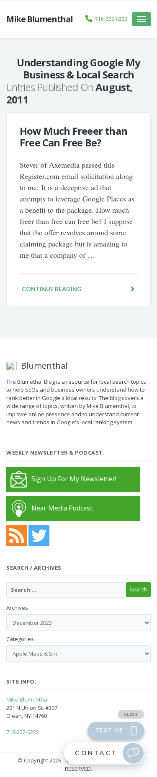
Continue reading (52, 288)
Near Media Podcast (62, 508)
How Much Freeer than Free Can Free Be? (73, 137)
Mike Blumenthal (27, 699)
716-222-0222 (111, 19)
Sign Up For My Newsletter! (73, 478)
